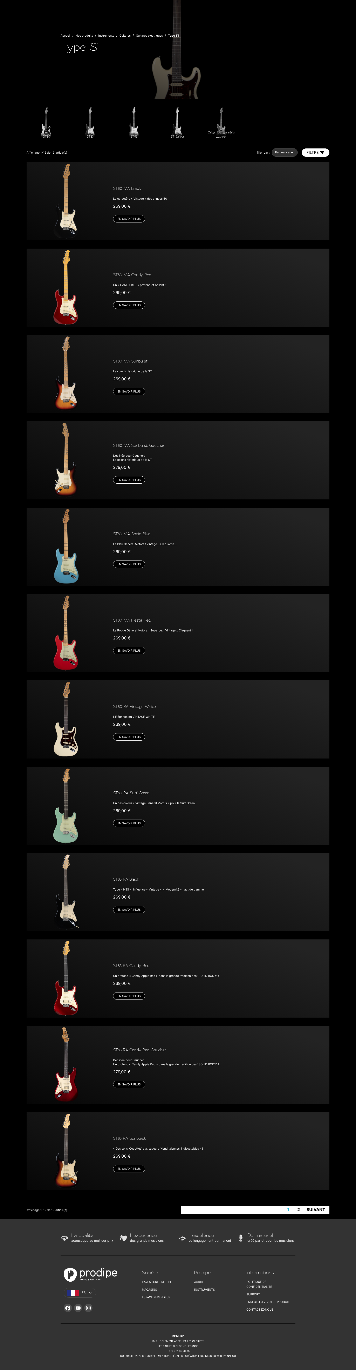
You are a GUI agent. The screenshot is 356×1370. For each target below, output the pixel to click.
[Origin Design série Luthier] (221, 123)
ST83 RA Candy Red (131, 965)
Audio (198, 1282)
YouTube (78, 1308)
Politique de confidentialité (259, 1284)
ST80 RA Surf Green (131, 793)
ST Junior (177, 136)
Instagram (88, 1308)
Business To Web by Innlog (217, 1355)
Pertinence (282, 152)
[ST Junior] (177, 123)
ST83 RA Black (126, 879)
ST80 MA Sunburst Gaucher (138, 445)
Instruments (204, 1289)
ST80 (46, 136)
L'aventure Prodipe (157, 1282)
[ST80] (46, 123)
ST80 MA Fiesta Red (132, 620)
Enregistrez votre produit (268, 1302)
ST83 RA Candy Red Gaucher (139, 1050)
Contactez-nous (259, 1309)
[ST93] (133, 123)
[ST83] (90, 123)
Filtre (313, 152)
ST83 (90, 136)
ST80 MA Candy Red (132, 274)
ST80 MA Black (127, 188)
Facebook (68, 1308)
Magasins (149, 1289)
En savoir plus (129, 218)
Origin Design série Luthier (221, 134)
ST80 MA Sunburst (130, 361)
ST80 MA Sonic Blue (131, 534)
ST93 (133, 136)
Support (253, 1294)
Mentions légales (170, 1355)
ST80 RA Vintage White (134, 706)
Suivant (316, 1209)
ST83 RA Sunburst (129, 1138)
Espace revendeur (156, 1297)
